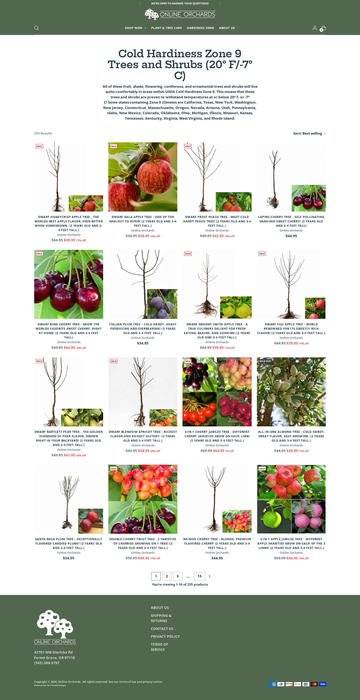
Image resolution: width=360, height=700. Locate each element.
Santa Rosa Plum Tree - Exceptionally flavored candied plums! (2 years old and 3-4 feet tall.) (68, 543)
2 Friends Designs (58, 685)
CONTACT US (162, 628)
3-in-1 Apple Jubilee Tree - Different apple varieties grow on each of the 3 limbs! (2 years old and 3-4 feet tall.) (291, 543)
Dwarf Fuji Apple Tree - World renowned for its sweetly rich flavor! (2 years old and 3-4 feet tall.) (291, 328)
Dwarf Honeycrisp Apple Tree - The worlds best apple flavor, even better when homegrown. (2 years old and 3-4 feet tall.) (69, 223)
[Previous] (140, 3)
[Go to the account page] (315, 28)
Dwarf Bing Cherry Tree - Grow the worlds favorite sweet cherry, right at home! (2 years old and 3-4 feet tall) (68, 330)
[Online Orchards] (180, 14)
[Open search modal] (36, 28)
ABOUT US (160, 607)
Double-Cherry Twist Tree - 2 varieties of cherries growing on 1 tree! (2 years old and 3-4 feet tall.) (143, 543)
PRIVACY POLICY (165, 636)
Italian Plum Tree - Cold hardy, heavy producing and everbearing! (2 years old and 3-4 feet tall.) (143, 328)
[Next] (220, 3)
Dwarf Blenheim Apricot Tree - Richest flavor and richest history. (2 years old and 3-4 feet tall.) (143, 436)
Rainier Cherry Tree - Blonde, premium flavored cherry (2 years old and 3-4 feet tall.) (217, 543)
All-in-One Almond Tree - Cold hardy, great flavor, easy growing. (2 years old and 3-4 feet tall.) (291, 436)
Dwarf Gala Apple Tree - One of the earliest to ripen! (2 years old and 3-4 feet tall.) (142, 221)
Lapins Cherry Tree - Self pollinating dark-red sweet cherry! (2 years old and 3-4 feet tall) (291, 221)
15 (200, 576)
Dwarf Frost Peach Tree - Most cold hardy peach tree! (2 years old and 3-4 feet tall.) (217, 221)
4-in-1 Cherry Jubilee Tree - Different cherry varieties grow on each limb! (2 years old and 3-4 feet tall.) (217, 436)
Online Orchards (69, 682)
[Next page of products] (209, 576)
